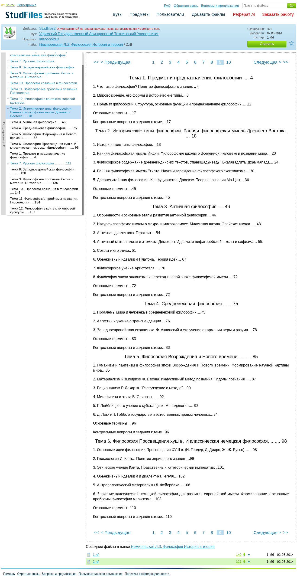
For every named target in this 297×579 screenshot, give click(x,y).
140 (239, 554)
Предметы (139, 14)
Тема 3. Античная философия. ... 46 (38, 122)
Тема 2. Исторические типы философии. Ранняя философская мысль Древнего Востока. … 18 (41, 112)
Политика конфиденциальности (147, 574)
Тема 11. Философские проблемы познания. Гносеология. (44, 91)
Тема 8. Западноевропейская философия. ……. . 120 (42, 171)
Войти (10, 5)
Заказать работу (278, 14)
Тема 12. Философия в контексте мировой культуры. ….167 (42, 210)
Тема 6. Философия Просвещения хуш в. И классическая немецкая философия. (43, 53)
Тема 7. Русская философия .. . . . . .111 (40, 163)
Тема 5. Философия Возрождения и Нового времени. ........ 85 (43, 136)
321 (239, 561)
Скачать (267, 44)
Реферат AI (244, 14)
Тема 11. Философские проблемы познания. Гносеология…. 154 (44, 200)
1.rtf (96, 554)
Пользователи (170, 14)
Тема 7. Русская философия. (32, 61)
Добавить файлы (208, 14)
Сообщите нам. (149, 28)
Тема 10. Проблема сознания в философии (43, 83)
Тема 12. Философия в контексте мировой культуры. (42, 100)
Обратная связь (186, 5)
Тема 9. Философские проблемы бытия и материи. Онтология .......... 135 (41, 181)
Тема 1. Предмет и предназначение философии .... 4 (37, 155)
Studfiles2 (47, 28)
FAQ (167, 5)
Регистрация (26, 5)
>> (285, 62)
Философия (49, 39)
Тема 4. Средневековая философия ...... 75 (43, 128)
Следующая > (267, 62)
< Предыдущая (115, 62)
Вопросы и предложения (220, 5)
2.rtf (96, 561)
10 (228, 62)
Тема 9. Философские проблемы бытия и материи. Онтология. (41, 75)
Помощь (9, 574)
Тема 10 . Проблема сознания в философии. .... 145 (44, 190)
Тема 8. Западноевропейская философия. (42, 67)
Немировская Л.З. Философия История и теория (81, 44)
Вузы (118, 14)
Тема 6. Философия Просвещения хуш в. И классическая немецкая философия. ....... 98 (44, 145)
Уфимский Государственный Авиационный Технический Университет (98, 34)
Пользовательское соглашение (101, 574)
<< (96, 62)
